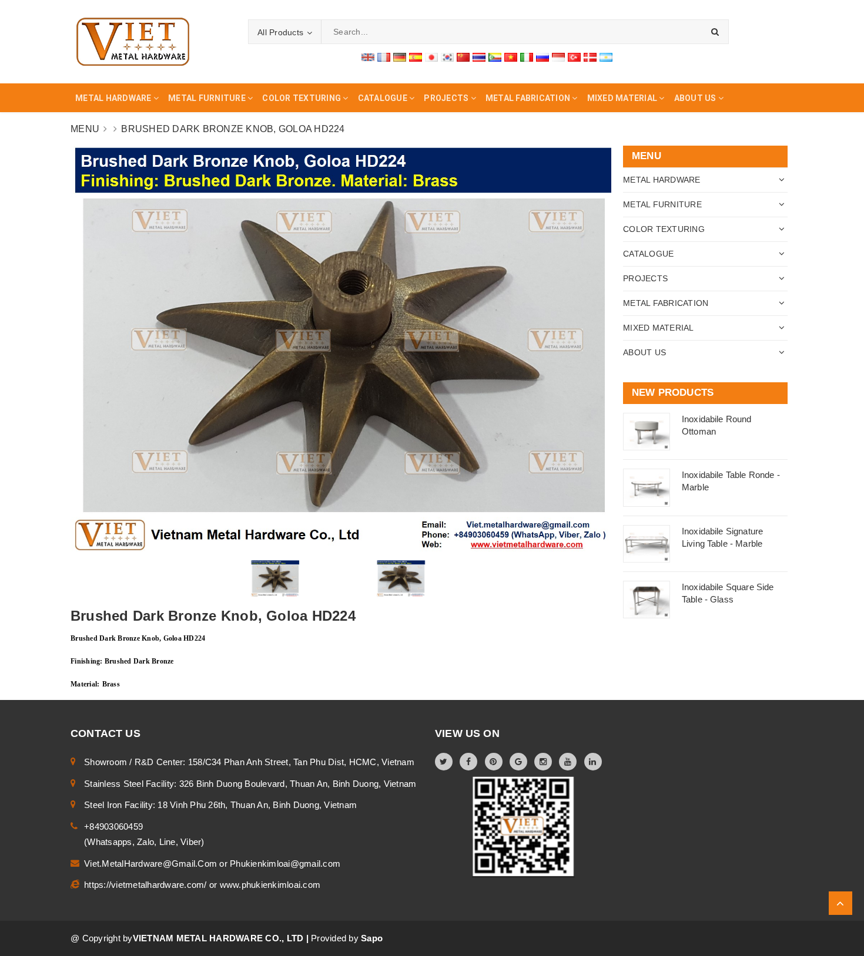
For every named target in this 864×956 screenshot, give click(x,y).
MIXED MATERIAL (658, 327)
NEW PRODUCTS (673, 392)
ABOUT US (644, 352)
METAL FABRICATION (665, 303)
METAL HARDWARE (662, 179)
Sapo (372, 938)
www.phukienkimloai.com (270, 885)
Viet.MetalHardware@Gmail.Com (151, 864)
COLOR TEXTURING (664, 229)
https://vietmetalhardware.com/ (146, 885)
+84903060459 (113, 827)
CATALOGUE (648, 253)
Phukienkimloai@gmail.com (285, 864)
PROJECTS (645, 278)
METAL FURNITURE (662, 204)
